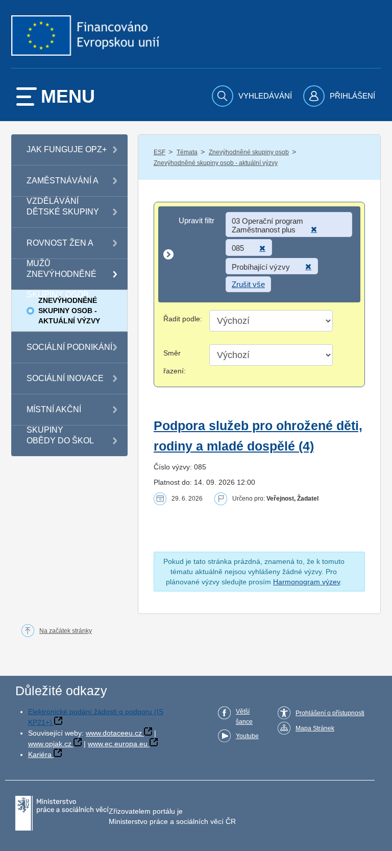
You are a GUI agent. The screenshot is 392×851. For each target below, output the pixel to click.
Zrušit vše (248, 284)
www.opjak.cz (49, 744)
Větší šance (244, 716)
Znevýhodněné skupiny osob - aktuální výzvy (216, 163)
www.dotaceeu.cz (114, 733)
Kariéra (40, 754)
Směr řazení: (174, 362)
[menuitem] (253, 96)
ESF (159, 152)
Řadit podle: (182, 319)
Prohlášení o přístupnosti (330, 713)
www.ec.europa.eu (118, 744)
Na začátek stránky (65, 630)
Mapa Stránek (315, 728)
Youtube (247, 736)
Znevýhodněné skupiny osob (249, 152)
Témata (187, 152)
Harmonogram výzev (306, 582)
